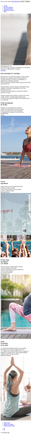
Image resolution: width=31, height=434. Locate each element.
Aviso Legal (7, 422)
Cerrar (22, 1)
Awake (5, 5)
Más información (16, 1)
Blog (5, 11)
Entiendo (28, 1)
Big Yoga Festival (8, 7)
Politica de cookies (8, 424)
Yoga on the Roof (8, 8)
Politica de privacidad (9, 425)
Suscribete (3, 70)
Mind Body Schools (9, 10)
